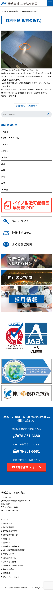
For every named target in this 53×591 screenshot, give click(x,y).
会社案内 (6, 542)
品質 (3, 182)
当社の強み (7, 523)
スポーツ (5, 157)
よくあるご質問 (9, 561)
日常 (3, 176)
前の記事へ (20, 106)
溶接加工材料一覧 (10, 535)
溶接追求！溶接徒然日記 (13, 565)
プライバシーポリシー (12, 577)
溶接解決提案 (8, 527)
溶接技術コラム (9, 558)
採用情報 (6, 573)
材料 (3, 170)
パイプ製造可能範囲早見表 (14, 550)
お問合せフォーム (28, 467)
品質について (8, 554)
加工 (3, 163)
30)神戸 (4, 144)
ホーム (5, 519)
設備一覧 (6, 538)
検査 (6, 189)
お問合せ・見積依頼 (11, 546)
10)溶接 (4, 131)
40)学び (4, 150)
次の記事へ (32, 106)
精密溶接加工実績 (10, 531)
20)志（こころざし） (11, 137)
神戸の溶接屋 (9, 125)
